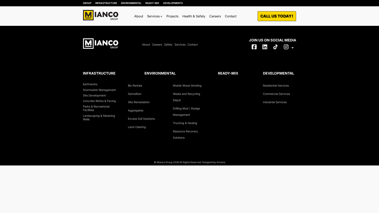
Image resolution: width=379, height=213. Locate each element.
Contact (230, 16)
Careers (215, 16)
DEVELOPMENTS (173, 3)
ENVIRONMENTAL (131, 3)
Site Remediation (139, 102)
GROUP (87, 3)
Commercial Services (276, 93)
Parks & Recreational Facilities (96, 108)
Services (180, 44)
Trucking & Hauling (185, 123)
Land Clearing (137, 127)
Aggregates (135, 110)
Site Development (94, 95)
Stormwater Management (99, 90)
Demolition (134, 93)
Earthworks (90, 84)
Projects (172, 16)
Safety (168, 44)
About (138, 16)
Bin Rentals (135, 85)
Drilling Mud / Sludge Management (186, 111)
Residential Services (276, 85)
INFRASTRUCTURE (106, 3)
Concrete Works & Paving (99, 101)
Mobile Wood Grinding (187, 85)
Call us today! (276, 16)
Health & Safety (193, 16)
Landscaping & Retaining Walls (99, 117)
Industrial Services (275, 102)
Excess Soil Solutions (141, 118)
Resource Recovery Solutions (185, 134)
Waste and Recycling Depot (186, 97)
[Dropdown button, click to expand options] (288, 47)
